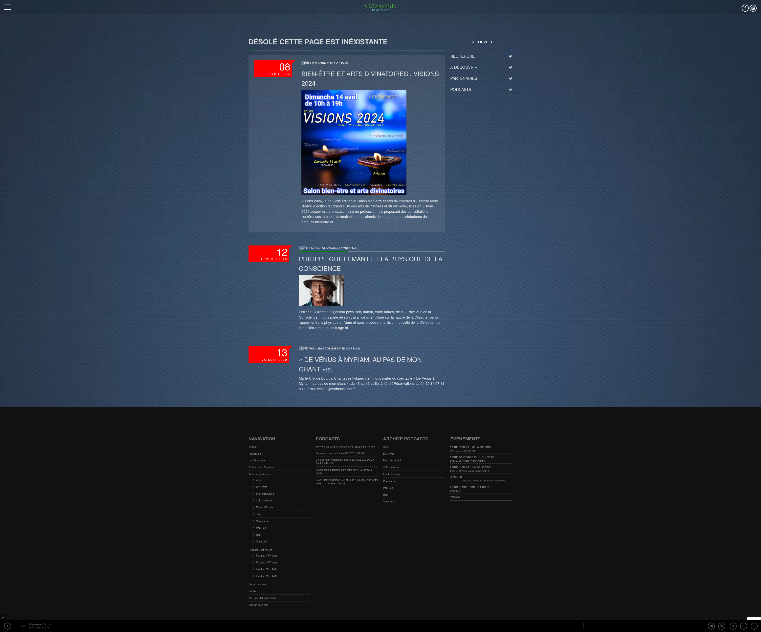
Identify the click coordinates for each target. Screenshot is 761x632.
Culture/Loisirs (264, 500)
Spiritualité (262, 541)
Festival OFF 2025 (266, 562)
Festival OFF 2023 (266, 576)
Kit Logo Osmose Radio (262, 598)
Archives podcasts (259, 474)
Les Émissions (257, 460)
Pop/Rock (261, 528)
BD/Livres (261, 487)
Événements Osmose (261, 467)
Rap (258, 535)
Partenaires (463, 78)
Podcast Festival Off (260, 550)
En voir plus (339, 62)
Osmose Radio (40, 624)
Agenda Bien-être (258, 605)
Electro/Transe (264, 507)
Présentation (256, 453)
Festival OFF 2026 (266, 555)
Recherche (462, 56)
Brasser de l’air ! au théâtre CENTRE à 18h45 (340, 453)
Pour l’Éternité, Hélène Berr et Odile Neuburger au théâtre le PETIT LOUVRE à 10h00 (347, 481)
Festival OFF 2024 (266, 569)
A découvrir (463, 67)
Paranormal (262, 521)
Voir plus (455, 497)
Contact (253, 591)
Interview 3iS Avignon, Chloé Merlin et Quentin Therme (345, 446)
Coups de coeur (258, 584)
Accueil (253, 447)
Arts (258, 480)
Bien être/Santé (265, 493)
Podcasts (460, 89)
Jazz (259, 514)
